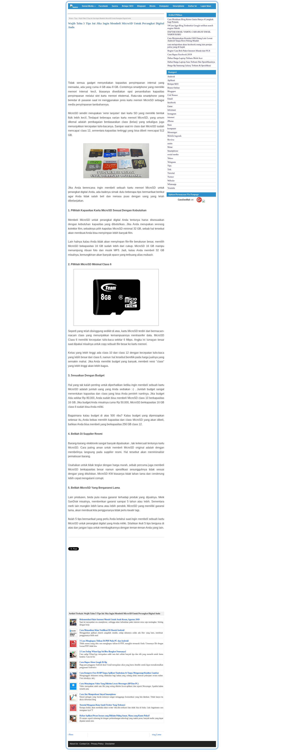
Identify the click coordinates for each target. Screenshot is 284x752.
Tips (75, 18)
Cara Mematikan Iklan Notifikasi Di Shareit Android (102, 630)
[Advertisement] (116, 56)
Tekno (170, 158)
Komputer (164, 6)
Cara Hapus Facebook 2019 (179, 54)
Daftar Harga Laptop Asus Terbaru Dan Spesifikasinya (191, 62)
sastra (169, 143)
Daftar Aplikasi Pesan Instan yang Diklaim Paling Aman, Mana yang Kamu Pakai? (115, 716)
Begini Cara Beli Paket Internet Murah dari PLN (188, 50)
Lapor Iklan (206, 6)
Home (71, 18)
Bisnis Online (173, 87)
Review (170, 139)
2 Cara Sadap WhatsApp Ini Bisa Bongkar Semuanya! (103, 651)
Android (171, 76)
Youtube (171, 188)
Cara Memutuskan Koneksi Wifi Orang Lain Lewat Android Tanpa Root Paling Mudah (189, 39)
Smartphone (178, 6)
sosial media (172, 154)
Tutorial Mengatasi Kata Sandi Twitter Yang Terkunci (102, 705)
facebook (171, 102)
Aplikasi (171, 80)
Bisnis (152, 6)
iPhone (170, 121)
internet (170, 117)
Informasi (171, 110)
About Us (74, 744)
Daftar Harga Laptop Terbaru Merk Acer (184, 58)
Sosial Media (88, 6)
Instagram (171, 113)
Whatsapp (171, 184)
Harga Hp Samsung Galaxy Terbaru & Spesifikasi (189, 65)
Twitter (170, 177)
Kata (169, 125)
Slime (170, 147)
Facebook (103, 6)
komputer (171, 128)
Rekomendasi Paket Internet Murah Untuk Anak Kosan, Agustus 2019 (110, 619)
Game (170, 106)
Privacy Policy (97, 744)
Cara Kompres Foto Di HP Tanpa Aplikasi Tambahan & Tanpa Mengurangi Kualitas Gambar (119, 673)
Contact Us (84, 744)
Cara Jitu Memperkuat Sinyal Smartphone (98, 694)
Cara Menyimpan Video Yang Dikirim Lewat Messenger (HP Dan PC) (109, 683)
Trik (169, 169)
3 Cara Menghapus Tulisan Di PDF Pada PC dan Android (104, 641)
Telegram (171, 162)
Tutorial (171, 173)
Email (170, 98)
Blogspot (141, 6)
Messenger (172, 132)
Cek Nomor (172, 95)
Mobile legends (174, 136)
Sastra (115, 6)
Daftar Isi (192, 6)
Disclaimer (110, 744)
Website (171, 180)
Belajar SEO (127, 6)
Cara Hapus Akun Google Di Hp (93, 662)
